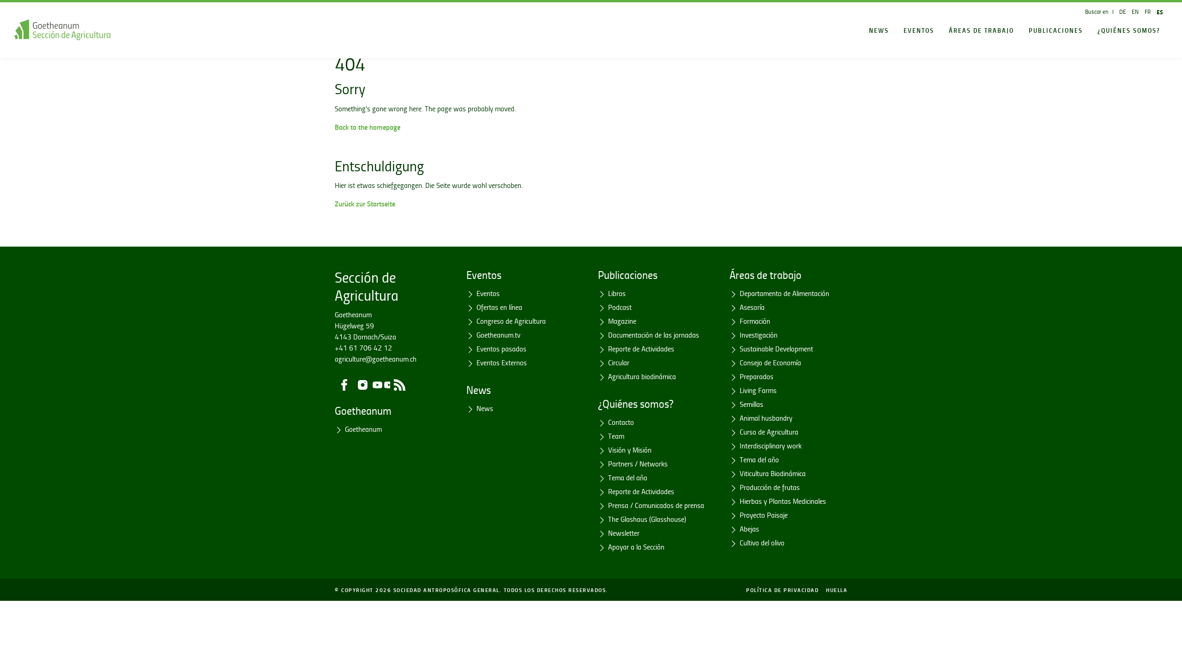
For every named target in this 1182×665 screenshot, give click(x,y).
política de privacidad (782, 589)
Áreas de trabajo (981, 30)
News (879, 30)
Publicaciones (1056, 30)
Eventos (919, 30)
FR (1148, 11)
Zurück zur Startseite (365, 203)
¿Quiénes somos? (1129, 30)
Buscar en (1097, 11)
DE (1122, 11)
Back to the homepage (367, 127)
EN (1135, 11)
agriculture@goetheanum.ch (375, 358)
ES (1160, 12)
